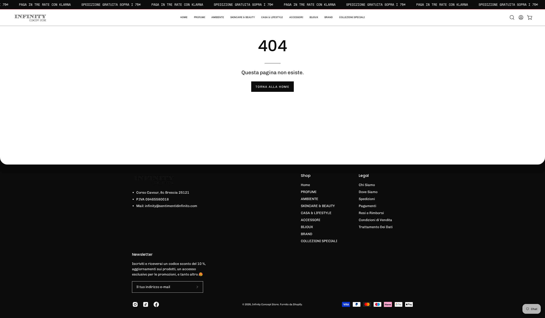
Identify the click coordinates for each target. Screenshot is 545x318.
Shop (306, 175)
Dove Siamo (368, 192)
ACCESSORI (310, 220)
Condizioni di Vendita (375, 220)
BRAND (306, 234)
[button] (352, 17)
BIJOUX (307, 227)
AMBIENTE (309, 199)
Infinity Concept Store (265, 304)
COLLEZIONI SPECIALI (319, 241)
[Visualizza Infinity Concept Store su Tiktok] (144, 304)
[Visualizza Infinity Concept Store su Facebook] (155, 304)
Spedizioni (367, 199)
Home (305, 185)
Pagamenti (367, 206)
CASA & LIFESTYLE (316, 213)
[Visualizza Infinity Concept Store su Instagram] (134, 304)
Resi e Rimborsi (371, 213)
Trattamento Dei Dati (376, 227)
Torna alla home (272, 87)
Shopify (297, 304)
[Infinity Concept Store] (30, 18)
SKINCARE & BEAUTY (318, 206)
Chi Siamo (367, 185)
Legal (364, 175)
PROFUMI (308, 192)
